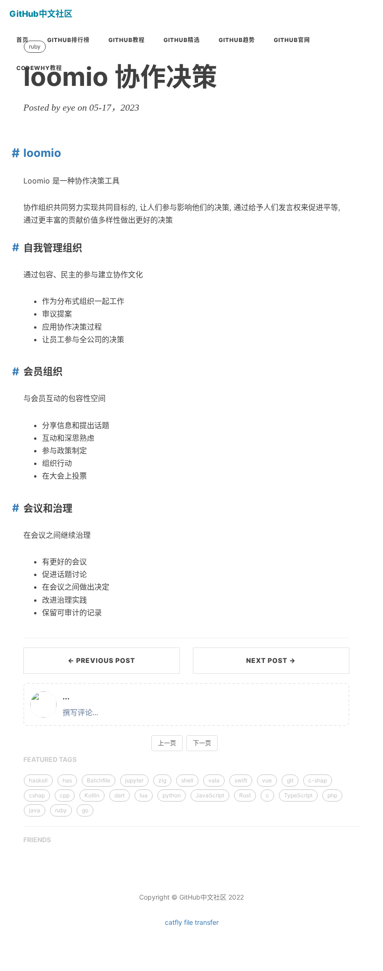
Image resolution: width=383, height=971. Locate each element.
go (85, 810)
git (290, 780)
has (67, 780)
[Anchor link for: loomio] (13, 153)
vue (267, 780)
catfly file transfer (192, 922)
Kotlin (92, 795)
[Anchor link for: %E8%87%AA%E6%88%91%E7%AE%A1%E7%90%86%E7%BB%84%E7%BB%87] (14, 247)
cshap (37, 795)
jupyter (134, 780)
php (332, 795)
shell (187, 780)
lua (144, 795)
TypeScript (298, 795)
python (172, 795)
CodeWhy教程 (39, 67)
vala (214, 780)
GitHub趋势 (237, 39)
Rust (245, 795)
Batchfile (98, 780)
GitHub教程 (126, 39)
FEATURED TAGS (50, 759)
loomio (42, 153)
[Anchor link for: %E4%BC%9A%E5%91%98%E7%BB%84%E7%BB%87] (14, 371)
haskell (38, 780)
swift (240, 780)
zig (162, 780)
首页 (22, 39)
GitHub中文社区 (40, 14)
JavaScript (210, 795)
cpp (65, 795)
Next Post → (271, 660)
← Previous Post (101, 660)
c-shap (317, 780)
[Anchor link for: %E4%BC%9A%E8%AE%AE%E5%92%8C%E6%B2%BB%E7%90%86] (14, 507)
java (34, 810)
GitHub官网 (292, 39)
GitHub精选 (181, 39)
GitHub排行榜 (68, 39)
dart (119, 795)
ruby (61, 810)
